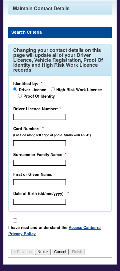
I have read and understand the (54, 230)
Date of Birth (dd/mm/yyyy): (39, 193)
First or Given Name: (32, 174)
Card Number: (26, 128)
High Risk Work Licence (79, 89)
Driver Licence (32, 89)
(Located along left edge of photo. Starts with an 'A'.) (52, 135)
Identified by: (25, 83)
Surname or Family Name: (37, 154)
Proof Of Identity (39, 96)
